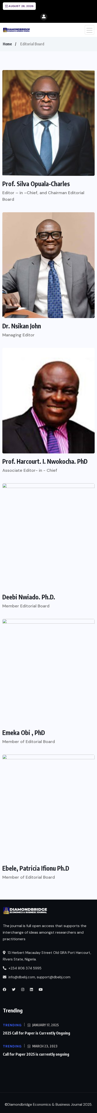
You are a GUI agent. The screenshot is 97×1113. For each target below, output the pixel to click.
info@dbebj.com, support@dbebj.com (39, 977)
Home (7, 44)
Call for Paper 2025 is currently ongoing (36, 1054)
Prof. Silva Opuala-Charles (36, 184)
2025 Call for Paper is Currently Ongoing (36, 1033)
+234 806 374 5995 (24, 968)
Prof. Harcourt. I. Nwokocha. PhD (45, 461)
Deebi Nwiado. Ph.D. (28, 597)
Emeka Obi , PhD (23, 732)
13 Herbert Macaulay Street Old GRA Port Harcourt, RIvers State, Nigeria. (47, 956)
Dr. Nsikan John (21, 326)
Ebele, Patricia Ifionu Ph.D (35, 868)
